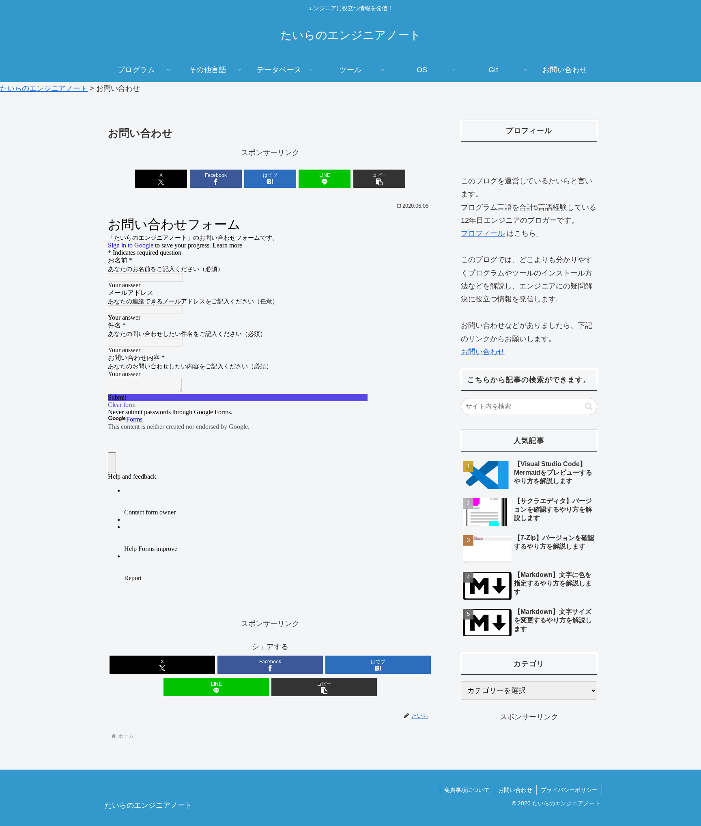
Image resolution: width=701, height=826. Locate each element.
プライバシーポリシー (569, 790)
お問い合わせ (483, 352)
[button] (379, 179)
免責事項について (467, 790)
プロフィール (483, 233)
